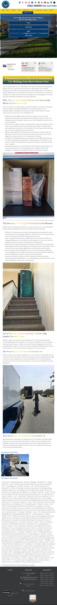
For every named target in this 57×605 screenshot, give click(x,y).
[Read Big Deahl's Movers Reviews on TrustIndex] (6, 593)
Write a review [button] (11, 69)
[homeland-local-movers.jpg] (9, 478)
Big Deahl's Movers (30, 579)
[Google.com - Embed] (10, 580)
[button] (53, 67)
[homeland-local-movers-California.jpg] (15, 455)
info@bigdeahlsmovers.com (29, 577)
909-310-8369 (31, 573)
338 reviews (9, 67)
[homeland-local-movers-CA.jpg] (9, 452)
